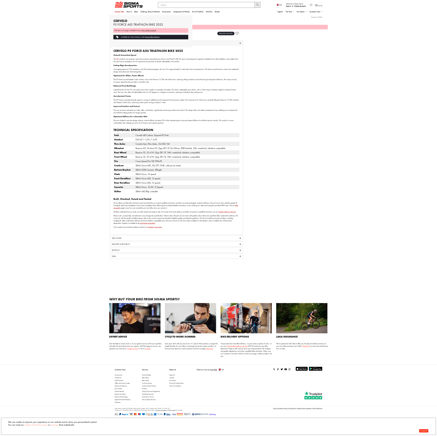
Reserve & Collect (120, 394)
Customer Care (120, 369)
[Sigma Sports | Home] (129, 4)
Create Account (300, 6)
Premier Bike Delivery (152, 37)
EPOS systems (172, 410)
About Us (172, 369)
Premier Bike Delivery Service (237, 346)
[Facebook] (278, 369)
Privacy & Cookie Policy (176, 383)
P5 (117, 59)
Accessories (166, 11)
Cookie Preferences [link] (317, 408)
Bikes (136, 11)
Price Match (118, 389)
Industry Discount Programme (151, 391)
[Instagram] (289, 369)
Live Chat (213, 369)
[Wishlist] (311, 5)
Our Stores (172, 380)
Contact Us (118, 378)
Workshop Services (148, 394)
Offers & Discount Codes (122, 383)
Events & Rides (146, 375)
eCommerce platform (161, 410)
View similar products (148, 30)
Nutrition (209, 11)
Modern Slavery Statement (304, 408)
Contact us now (132, 348)
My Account (118, 375)
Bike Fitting (145, 378)
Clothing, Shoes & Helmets (150, 11)
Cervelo (120, 21)
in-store (147, 348)
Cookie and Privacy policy (36, 424)
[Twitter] (281, 369)
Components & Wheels (181, 11)
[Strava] (274, 369)
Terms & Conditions (175, 386)
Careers (171, 378)
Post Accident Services (149, 399)
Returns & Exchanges (121, 397)
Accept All (423, 431)
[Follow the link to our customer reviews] (313, 395)
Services (145, 369)
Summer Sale (119, 11)
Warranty (117, 402)
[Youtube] (285, 369)
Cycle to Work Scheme (149, 386)
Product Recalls (119, 391)
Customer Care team (154, 227)
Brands (217, 11)
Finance (144, 389)
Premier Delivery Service (227, 212)
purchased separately (147, 223)
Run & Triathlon (197, 11)
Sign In (288, 6)
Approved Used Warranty (122, 399)
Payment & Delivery (121, 386)
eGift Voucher (119, 380)
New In (129, 11)
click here (209, 348)
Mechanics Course (148, 397)
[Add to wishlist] (237, 33)
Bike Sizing (145, 380)
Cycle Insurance (147, 383)
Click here (305, 346)
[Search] (257, 5)
